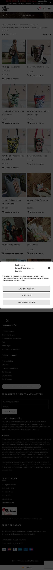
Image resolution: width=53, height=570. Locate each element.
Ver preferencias (26, 302)
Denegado (26, 296)
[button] (49, 268)
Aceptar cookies (26, 289)
